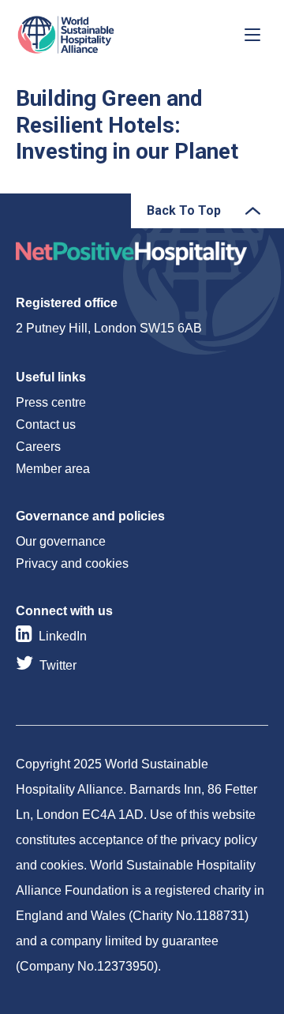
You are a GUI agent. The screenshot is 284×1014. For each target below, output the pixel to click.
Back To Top (184, 210)
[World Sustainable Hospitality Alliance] (98, 35)
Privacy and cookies (72, 563)
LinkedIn (63, 636)
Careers (38, 446)
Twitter (58, 665)
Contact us (46, 424)
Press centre (51, 402)
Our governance (61, 541)
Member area (53, 468)
